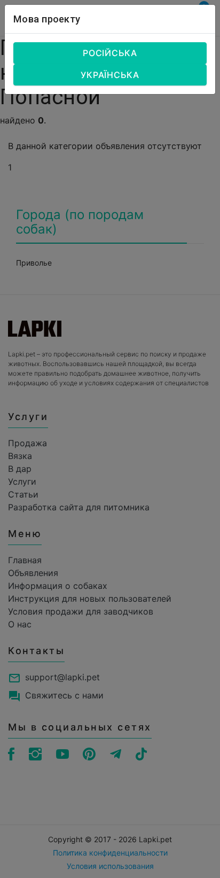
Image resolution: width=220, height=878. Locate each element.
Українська (110, 74)
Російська (110, 53)
